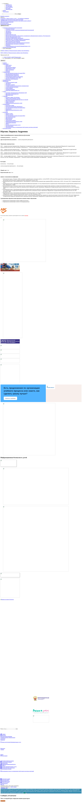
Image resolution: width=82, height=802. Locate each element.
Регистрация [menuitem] (6, 11)
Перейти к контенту (5, 16)
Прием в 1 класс (9, 113)
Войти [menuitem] (4, 10)
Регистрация (4, 755)
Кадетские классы (7, 128)
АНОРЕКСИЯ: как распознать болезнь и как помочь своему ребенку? (16, 20)
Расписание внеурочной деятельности (14, 106)
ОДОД (4, 91)
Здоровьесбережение (10, 89)
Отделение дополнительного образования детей (16, 92)
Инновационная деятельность (12, 74)
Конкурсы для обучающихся (12, 78)
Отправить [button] (3, 800)
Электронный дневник (11, 120)
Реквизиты (8, 45)
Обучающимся (6, 104)
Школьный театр (9, 95)
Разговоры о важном (10, 84)
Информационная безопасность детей (14, 103)
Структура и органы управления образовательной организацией (20, 30)
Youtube (2, 749)
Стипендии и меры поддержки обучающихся (15, 40)
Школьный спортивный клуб (12, 93)
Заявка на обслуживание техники (13, 98)
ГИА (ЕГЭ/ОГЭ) (5, 782)
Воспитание (5, 81)
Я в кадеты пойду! (5, 23)
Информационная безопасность (9, 764)
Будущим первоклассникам (7, 760)
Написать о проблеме (10, 398)
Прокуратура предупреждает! (7, 21)
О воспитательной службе (11, 82)
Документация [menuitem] (9, 5)
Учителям (5, 96)
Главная (5, 62)
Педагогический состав (11, 34)
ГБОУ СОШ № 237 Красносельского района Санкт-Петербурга (14, 52)
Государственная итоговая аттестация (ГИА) (15, 73)
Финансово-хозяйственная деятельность (14, 38)
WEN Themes (13, 786)
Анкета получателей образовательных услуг (11, 742)
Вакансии (8, 70)
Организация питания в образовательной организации (18, 42)
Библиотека (8, 66)
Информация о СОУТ (10, 68)
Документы (8, 31)
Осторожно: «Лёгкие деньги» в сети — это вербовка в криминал (15, 18)
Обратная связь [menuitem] (9, 9)
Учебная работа (6, 72)
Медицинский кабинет (11, 67)
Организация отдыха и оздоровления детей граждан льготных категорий (22, 127)
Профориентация (7, 80)
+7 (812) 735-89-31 (7, 57)
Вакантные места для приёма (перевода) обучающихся (17, 39)
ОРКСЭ (7, 123)
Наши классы (9, 65)
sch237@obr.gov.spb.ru (16, 57)
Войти (2, 754)
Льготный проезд (9, 126)
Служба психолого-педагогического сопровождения (17, 85)
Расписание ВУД (5, 780)
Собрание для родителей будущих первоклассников (12, 19)
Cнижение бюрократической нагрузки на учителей (17, 99)
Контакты (3, 735)
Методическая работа (10, 100)
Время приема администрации (8, 737)
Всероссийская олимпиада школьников (14, 76)
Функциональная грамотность (12, 75)
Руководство (8, 33)
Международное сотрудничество (13, 41)
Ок (24, 792)
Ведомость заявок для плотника (13, 97)
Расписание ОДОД (5, 781)
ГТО (7, 111)
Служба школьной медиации (12, 87)
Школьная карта (9, 118)
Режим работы (9, 119)
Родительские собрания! (6, 24)
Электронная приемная (11, 122)
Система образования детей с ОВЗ (13, 77)
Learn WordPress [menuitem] (9, 7)
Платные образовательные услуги (13, 37)
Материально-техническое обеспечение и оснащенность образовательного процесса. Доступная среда (28, 35)
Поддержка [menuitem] (8, 8)
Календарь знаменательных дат (12, 90)
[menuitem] (42, 3)
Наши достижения (10, 69)
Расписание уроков (10, 105)
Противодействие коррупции (9, 47)
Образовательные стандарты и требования (15, 43)
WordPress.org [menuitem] (9, 4)
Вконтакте (3, 748)
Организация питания (10, 116)
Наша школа (5, 64)
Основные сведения (10, 28)
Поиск (16, 13)
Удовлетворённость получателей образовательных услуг (18, 46)
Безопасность (8, 108)
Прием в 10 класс (9, 114)
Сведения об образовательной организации (12, 27)
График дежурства (10, 101)
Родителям (5, 112)
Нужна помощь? (9, 88)
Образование (8, 32)
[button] (4, 135)
